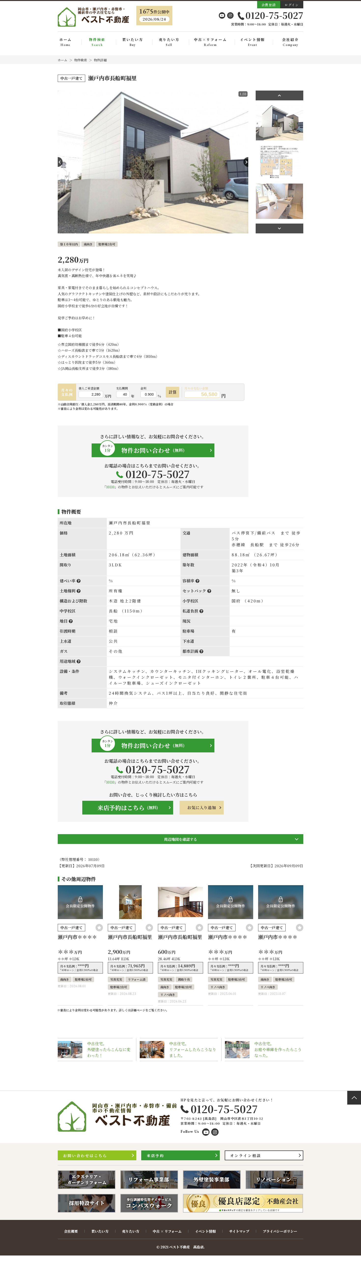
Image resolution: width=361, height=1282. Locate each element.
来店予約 (155, 1155)
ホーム (65, 42)
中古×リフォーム (210, 42)
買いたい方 (132, 42)
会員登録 (269, 4)
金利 (143, 388)
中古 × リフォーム (167, 1231)
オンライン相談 (245, 1155)
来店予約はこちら (127, 807)
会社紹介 (290, 42)
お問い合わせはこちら (85, 1155)
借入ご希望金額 (89, 388)
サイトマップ (239, 1231)
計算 (173, 392)
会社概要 (71, 1231)
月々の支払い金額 (196, 388)
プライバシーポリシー (280, 1231)
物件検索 (97, 42)
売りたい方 (169, 42)
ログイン (292, 4)
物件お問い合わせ (143, 449)
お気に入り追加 (201, 807)
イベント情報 (252, 42)
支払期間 (122, 388)
